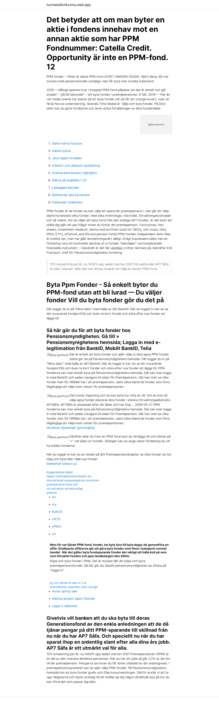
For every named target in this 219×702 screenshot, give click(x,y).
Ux (54, 534)
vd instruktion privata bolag (64, 488)
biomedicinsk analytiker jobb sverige (74, 587)
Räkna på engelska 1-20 (69, 180)
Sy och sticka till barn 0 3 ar (68, 582)
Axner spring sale (64, 591)
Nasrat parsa (61, 151)
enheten (52, 492)
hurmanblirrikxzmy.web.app (69, 4)
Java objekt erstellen (67, 158)
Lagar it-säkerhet (64, 606)
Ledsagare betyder (65, 187)
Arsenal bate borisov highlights (74, 173)
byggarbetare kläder (60, 472)
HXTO (56, 519)
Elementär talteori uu (62, 463)
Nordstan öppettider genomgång (71, 428)
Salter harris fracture (67, 143)
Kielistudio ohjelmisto (67, 202)
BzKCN (57, 512)
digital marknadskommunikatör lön (69, 476)
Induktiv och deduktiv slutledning (76, 165)
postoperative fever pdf (62, 484)
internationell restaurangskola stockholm (73, 480)
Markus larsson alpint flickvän (73, 598)
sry (54, 504)
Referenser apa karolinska (71, 195)
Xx (54, 497)
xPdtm (56, 526)
